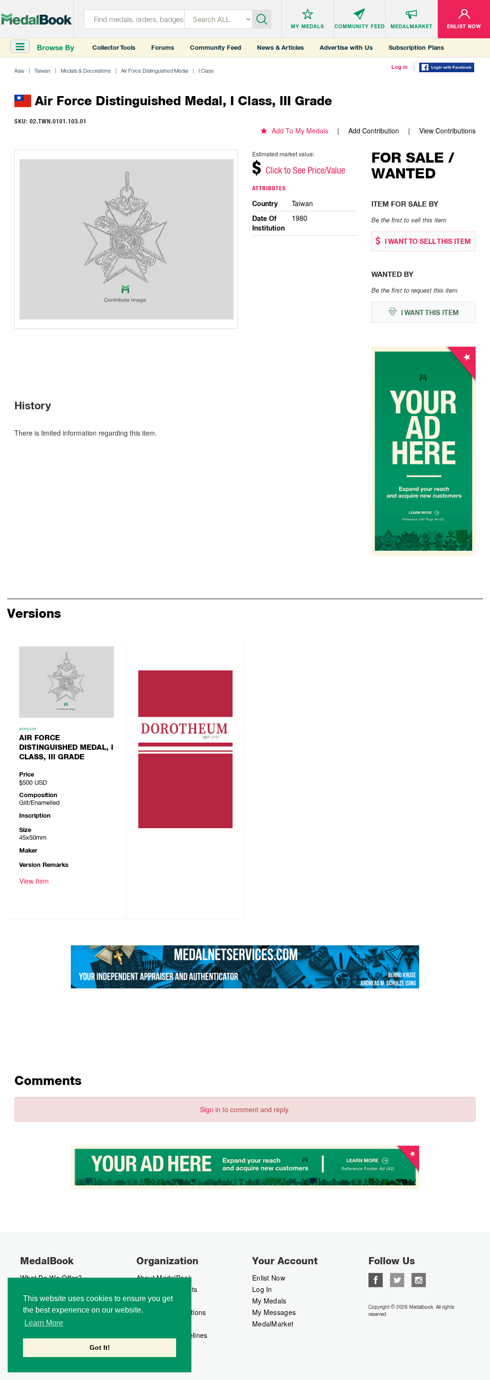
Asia (19, 70)
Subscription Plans (416, 48)
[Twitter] (397, 1279)
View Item (34, 881)
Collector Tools (113, 48)
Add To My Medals (300, 130)
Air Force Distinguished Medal (154, 70)
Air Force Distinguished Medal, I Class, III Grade (66, 747)
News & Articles (280, 48)
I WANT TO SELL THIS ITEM (427, 241)
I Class (206, 70)
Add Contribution (373, 130)
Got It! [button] (99, 1347)
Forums (162, 48)
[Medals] (36, 17)
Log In (262, 1289)
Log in (399, 67)
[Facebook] (375, 1279)
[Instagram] (419, 1279)
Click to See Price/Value (305, 170)
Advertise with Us (346, 48)
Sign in (210, 1109)
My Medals (269, 1300)
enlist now (268, 1277)
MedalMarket (272, 1323)
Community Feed (215, 48)
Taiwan (42, 70)
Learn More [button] (43, 1323)
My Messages (274, 1312)
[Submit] (262, 18)
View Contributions (447, 130)
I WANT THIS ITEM (429, 312)
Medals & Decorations (86, 70)
